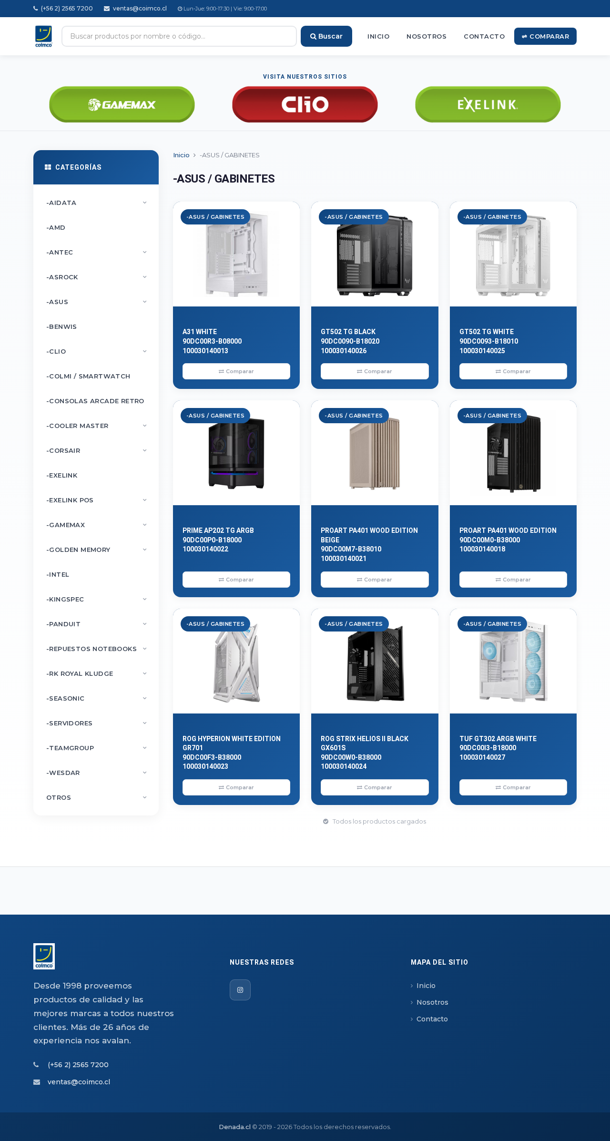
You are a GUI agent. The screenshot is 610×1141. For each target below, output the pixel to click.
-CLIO (96, 351)
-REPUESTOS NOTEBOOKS (96, 648)
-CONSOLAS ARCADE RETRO (95, 401)
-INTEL (57, 574)
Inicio (378, 36)
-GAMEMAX (96, 525)
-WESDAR (96, 772)
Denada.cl (235, 1127)
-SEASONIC (96, 698)
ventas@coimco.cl (139, 8)
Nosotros (427, 36)
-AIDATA (96, 202)
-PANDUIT (96, 624)
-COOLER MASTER (96, 425)
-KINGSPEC (96, 599)
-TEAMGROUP (96, 748)
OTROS (96, 797)
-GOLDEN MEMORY (96, 549)
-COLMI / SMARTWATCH (88, 376)
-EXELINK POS (96, 500)
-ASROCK (96, 277)
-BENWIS (61, 326)
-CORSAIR (96, 450)
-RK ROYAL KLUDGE (96, 673)
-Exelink (61, 475)
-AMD (56, 227)
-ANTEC (96, 252)
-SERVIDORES (96, 723)
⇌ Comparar (545, 36)
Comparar (240, 371)
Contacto (484, 36)
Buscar (329, 36)
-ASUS (96, 302)
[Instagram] (240, 989)
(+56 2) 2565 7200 (66, 8)
